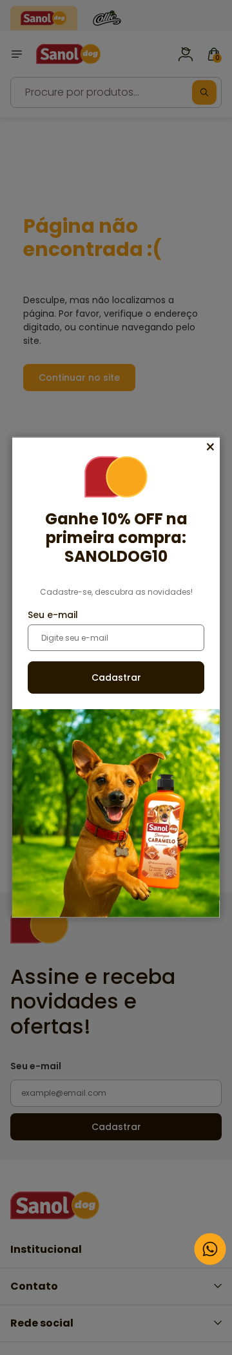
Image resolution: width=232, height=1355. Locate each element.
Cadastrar (116, 677)
